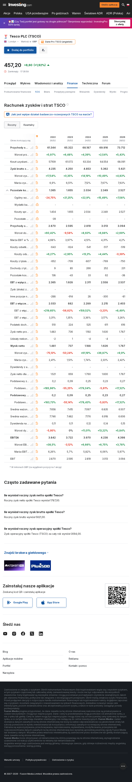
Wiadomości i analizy (49, 83)
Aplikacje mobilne (13, 658)
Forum (106, 83)
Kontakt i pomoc (78, 665)
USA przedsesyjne (37, 13)
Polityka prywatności (36, 760)
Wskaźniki (84, 92)
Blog (5, 651)
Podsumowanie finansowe (17, 92)
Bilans (47, 92)
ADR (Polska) (114, 13)
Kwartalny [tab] (29, 124)
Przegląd (10, 83)
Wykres (25, 83)
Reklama (73, 658)
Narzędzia (8, 672)
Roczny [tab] (12, 124)
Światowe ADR (93, 13)
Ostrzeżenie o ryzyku (63, 760)
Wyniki (112, 92)
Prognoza (125, 92)
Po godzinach (60, 13)
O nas (72, 651)
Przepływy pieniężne (64, 92)
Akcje (6, 13)
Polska (18, 13)
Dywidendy (99, 92)
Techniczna (90, 83)
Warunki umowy (12, 760)
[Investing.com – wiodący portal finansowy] (20, 5)
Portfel (6, 665)
